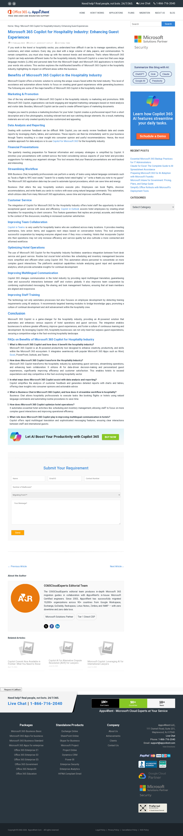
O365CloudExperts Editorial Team (66, 585)
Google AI (140, 80)
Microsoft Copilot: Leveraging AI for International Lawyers (105, 662)
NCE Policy (144, 830)
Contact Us (113, 745)
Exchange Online (69, 731)
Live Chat (144, 3)
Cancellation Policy (130, 830)
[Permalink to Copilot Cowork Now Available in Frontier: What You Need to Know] (26, 648)
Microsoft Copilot (45, 43)
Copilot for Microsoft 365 (65, 141)
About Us (160, 13)
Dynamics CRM (69, 755)
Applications (116, 13)
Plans (131, 13)
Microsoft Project (69, 745)
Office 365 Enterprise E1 (26, 750)
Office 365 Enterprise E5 (26, 759)
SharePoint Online (70, 736)
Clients (113, 740)
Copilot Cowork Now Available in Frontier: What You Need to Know (24, 662)
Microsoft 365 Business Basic (26, 731)
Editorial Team (63, 43)
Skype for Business (70, 740)
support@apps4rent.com (163, 743)
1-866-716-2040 (165, 3)
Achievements (113, 736)
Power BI (69, 759)
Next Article (117, 566)
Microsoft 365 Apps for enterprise (26, 745)
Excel (12, 354)
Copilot (32, 43)
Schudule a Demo (153, 136)
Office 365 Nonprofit (26, 769)
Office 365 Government (26, 764)
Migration (145, 13)
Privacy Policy (114, 830)
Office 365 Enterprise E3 (26, 755)
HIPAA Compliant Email (69, 773)
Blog (172, 13)
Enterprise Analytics (70, 769)
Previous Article (17, 566)
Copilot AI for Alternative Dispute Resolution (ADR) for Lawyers (65, 661)
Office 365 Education (26, 773)
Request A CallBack (12, 690)
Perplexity (157, 80)
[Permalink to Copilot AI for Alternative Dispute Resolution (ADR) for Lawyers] (66, 648)
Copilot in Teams (16, 227)
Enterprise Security (69, 764)
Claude (165, 74)
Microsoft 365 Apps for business (26, 736)
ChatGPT (139, 74)
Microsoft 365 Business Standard (26, 740)
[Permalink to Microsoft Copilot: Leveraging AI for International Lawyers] (105, 648)
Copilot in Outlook (70, 209)
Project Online (70, 750)
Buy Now (110, 437)
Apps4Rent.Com (35, 830)
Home (82, 13)
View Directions (169, 747)
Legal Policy (101, 830)
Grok (153, 74)
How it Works (97, 13)
